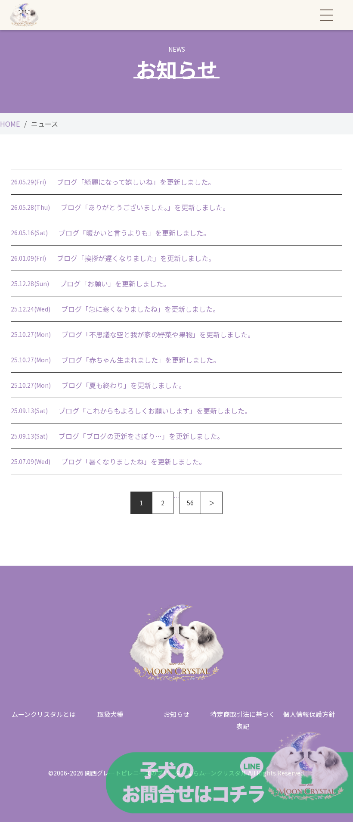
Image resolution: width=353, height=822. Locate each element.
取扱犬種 (110, 714)
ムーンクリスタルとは (44, 714)
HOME (10, 124)
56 (190, 502)
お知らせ (176, 714)
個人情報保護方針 (309, 714)
